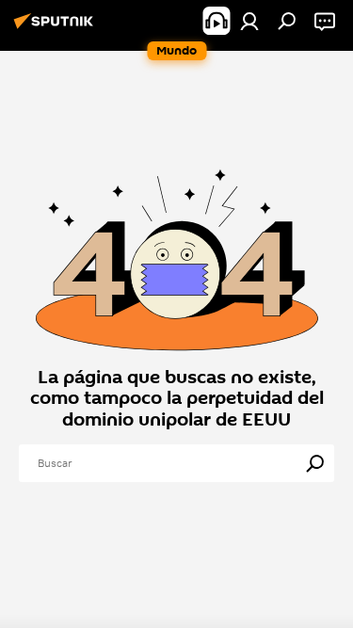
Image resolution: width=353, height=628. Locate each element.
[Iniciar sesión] (249, 21)
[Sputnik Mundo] (56, 28)
